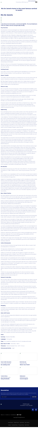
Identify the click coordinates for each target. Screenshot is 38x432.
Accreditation (13, 414)
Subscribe (34, 396)
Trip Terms (22, 422)
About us (3, 414)
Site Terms (27, 425)
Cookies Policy (15, 425)
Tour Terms (27, 422)
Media (9, 425)
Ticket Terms (16, 422)
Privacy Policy (21, 425)
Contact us (7, 414)
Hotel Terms (10, 422)
